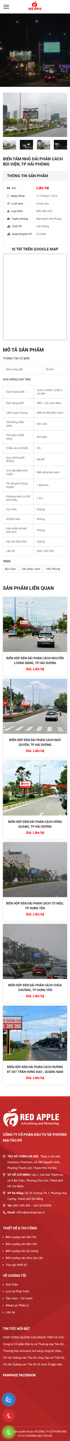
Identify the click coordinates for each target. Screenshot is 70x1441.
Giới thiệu (12, 1284)
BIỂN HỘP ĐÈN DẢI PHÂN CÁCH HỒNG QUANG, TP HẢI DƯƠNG (35, 824)
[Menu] (6, 7)
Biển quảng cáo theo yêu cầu (24, 1258)
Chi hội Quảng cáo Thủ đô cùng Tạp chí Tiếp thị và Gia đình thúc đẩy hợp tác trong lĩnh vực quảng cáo (35, 1358)
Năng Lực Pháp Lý (17, 1305)
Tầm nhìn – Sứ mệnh (19, 1298)
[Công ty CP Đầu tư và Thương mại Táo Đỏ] (35, 7)
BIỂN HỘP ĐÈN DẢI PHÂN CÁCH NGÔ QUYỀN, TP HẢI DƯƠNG (35, 742)
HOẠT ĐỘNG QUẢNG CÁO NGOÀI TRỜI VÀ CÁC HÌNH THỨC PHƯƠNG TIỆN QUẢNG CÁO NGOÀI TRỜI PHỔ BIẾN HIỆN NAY (34, 1338)
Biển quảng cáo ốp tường (22, 1251)
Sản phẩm (28, 64)
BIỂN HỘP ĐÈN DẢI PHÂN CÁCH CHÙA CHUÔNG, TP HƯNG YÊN (35, 987)
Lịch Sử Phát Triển (17, 1291)
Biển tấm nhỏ (49, 64)
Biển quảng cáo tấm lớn (21, 1237)
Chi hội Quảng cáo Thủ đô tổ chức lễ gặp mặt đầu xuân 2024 (32, 1365)
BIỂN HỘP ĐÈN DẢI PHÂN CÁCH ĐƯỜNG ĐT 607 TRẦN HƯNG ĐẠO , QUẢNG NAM (35, 1069)
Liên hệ (10, 1312)
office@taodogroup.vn (30, 1212)
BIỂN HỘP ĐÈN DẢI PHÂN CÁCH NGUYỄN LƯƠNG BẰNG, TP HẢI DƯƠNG (35, 660)
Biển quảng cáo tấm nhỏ (21, 1244)
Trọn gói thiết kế (16, 1265)
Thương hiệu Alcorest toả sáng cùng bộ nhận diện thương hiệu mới (32, 1351)
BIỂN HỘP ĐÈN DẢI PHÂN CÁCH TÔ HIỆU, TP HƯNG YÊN (35, 906)
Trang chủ (9, 64)
